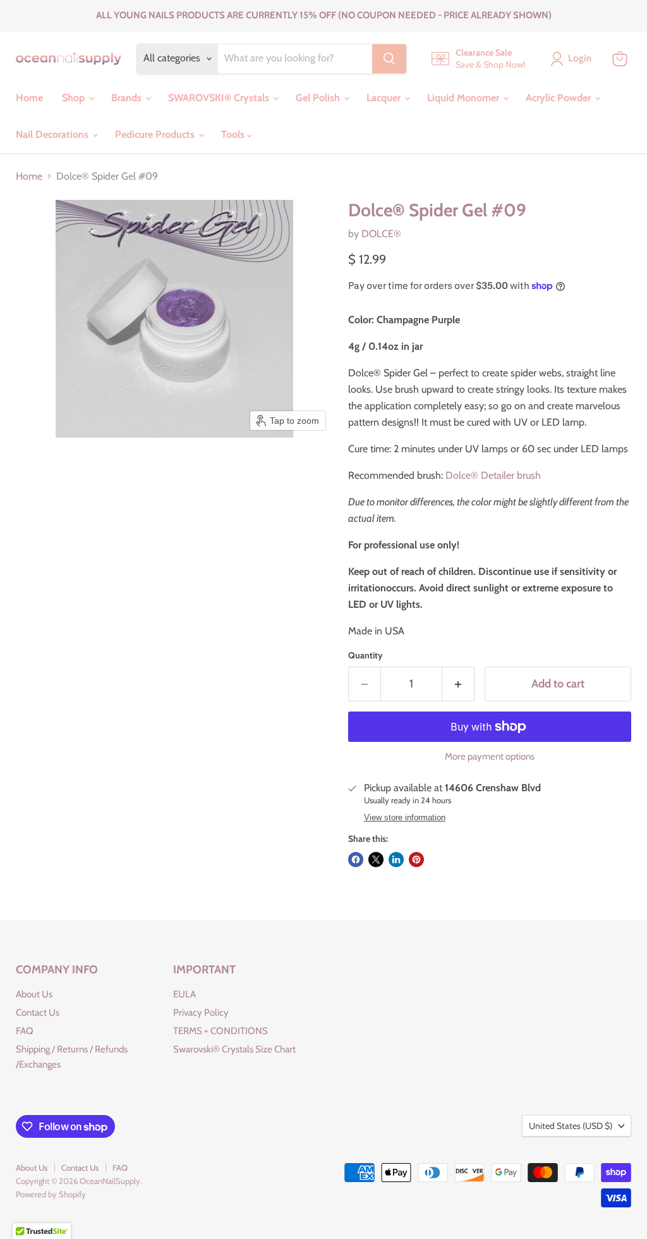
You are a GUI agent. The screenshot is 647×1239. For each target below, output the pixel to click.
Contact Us (37, 1012)
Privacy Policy (201, 1012)
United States (570, 1125)
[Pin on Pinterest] (416, 859)
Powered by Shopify (51, 1194)
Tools (234, 134)
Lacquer (384, 98)
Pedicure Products (156, 134)
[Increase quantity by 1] (458, 684)
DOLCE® (381, 234)
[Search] (389, 58)
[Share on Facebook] (355, 859)
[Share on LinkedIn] (396, 859)
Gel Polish (319, 98)
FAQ (24, 1031)
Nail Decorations (53, 134)
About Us (34, 994)
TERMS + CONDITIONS (220, 1031)
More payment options (490, 756)
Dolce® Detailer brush (493, 475)
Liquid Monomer (464, 98)
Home (29, 98)
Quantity (365, 655)
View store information (404, 817)
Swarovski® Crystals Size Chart (234, 1049)
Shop (74, 98)
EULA (184, 994)
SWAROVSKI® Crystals (220, 98)
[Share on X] (376, 859)
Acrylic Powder (559, 98)
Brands (127, 98)
